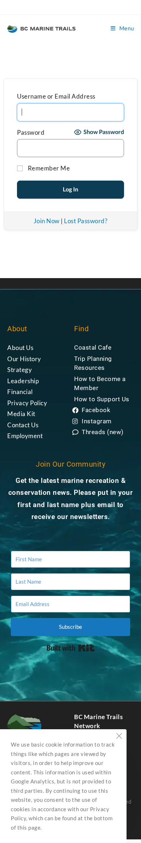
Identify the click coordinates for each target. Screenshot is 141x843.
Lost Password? (85, 221)
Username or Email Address (56, 96)
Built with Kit (71, 647)
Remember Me (48, 168)
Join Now (47, 221)
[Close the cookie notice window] (119, 736)
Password (30, 132)
